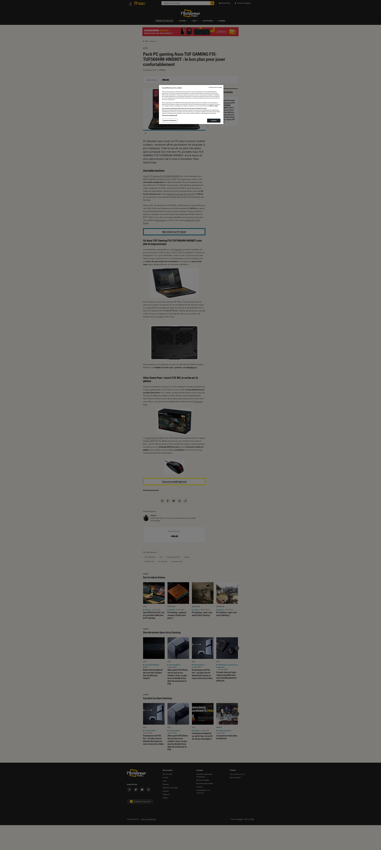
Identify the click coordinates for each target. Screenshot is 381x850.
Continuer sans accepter (215, 87)
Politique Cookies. (213, 106)
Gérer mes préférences (169, 120)
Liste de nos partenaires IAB (169, 115)
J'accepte (214, 120)
